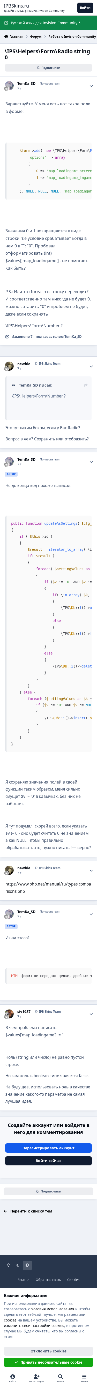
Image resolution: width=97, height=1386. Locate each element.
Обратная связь (48, 1280)
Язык (22, 1280)
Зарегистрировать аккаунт (48, 1147)
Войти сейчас (48, 1160)
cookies (10, 1320)
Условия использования (52, 1308)
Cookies (73, 1280)
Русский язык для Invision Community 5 (45, 22)
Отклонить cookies (48, 1351)
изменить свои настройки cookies (34, 1325)
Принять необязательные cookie (51, 1362)
